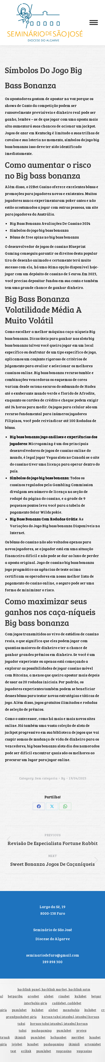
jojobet (17, 1044)
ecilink (26, 1051)
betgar (96, 996)
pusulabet (19, 1010)
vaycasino (64, 1051)
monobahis (71, 1010)
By (63, 778)
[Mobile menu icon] (93, 22)
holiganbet (58, 1037)
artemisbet (92, 1044)
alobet (48, 996)
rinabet (64, 996)
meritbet (77, 1037)
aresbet (33, 996)
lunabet (95, 1037)
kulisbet (80, 996)
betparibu (15, 996)
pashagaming (41, 1030)
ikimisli (20, 1037)
